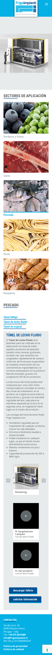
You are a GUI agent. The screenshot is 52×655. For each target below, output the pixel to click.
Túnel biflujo (10, 317)
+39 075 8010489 (17, 634)
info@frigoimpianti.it (15, 637)
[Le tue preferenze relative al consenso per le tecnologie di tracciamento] (47, 650)
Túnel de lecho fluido (15, 322)
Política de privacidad (15, 646)
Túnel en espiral (12, 326)
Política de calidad (13, 649)
